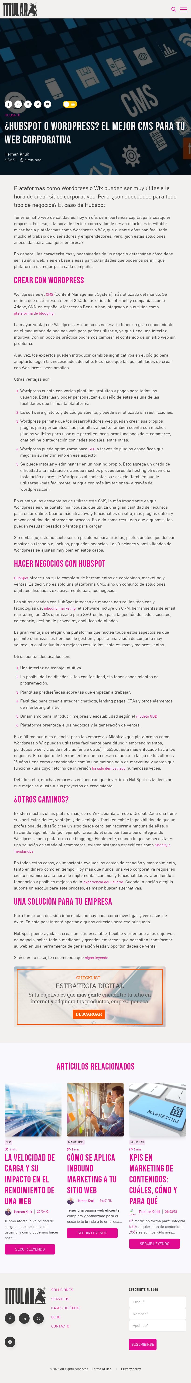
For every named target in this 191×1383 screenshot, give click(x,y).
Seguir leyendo (30, 1249)
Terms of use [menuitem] (101, 1369)
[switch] (70, 104)
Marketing (76, 1142)
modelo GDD (146, 716)
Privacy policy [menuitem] (131, 1369)
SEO (92, 449)
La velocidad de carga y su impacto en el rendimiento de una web (30, 1180)
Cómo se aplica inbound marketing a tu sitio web (92, 1174)
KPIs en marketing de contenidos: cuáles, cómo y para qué (153, 1180)
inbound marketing (60, 608)
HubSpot (21, 578)
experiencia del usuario (103, 882)
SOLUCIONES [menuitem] (62, 1290)
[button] (10, 1318)
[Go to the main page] (20, 9)
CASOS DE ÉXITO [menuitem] (65, 1308)
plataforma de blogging (34, 313)
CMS (50, 294)
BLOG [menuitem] (55, 1317)
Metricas (137, 1142)
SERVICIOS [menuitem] (60, 1299)
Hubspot (13, 115)
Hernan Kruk (17, 154)
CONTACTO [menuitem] (60, 1326)
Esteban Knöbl (149, 1212)
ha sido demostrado (109, 768)
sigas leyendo (96, 958)
